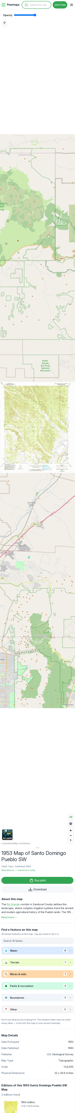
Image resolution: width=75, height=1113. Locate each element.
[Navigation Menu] (71, 5)
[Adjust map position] (4, 22)
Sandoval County (26, 870)
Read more (7, 917)
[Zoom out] (70, 835)
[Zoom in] (70, 830)
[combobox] (36, 5)
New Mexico (7, 870)
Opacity (7, 15)
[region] (37, 427)
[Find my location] (70, 823)
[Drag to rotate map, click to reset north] (70, 840)
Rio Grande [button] (13, 904)
